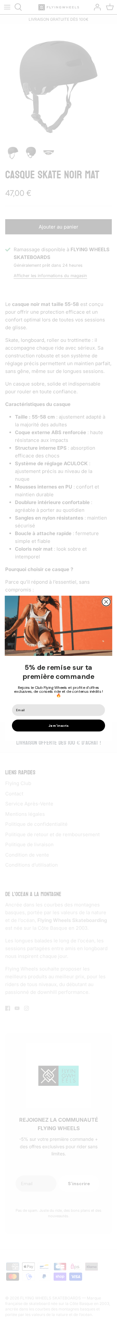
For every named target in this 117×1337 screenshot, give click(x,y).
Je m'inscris (58, 726)
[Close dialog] (106, 602)
